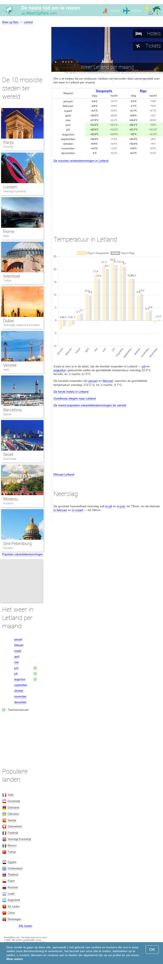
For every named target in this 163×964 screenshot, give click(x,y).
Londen (10, 187)
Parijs (8, 142)
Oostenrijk (14, 801)
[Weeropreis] (81, 16)
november (20, 696)
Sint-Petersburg (17, 543)
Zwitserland (15, 826)
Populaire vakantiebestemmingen (22, 554)
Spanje (7, 414)
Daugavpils (104, 91)
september (20, 685)
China (11, 912)
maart (17, 650)
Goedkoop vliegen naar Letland (74, 398)
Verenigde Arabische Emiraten (21, 325)
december (20, 702)
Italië (6, 235)
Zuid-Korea (9, 458)
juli (144, 366)
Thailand (13, 874)
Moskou (10, 499)
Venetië (10, 365)
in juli (108, 506)
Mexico (12, 845)
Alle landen (25, 925)
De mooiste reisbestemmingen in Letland (80, 160)
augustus (59, 370)
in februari (60, 510)
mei (16, 662)
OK (152, 949)
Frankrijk (8, 146)
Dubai (8, 320)
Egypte (12, 862)
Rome (8, 231)
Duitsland (13, 807)
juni (16, 668)
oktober (18, 690)
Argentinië (14, 900)
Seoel (8, 454)
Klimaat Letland (63, 474)
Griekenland (15, 868)
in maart (77, 510)
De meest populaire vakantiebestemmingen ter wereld (89, 405)
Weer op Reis (10, 22)
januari (93, 380)
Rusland (8, 503)
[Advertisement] (107, 195)
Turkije (7, 280)
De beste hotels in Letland (71, 391)
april (16, 656)
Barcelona (12, 409)
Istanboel (11, 276)
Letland (28, 22)
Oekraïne (13, 813)
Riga (143, 91)
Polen (11, 880)
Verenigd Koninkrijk (14, 191)
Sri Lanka (13, 906)
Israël (11, 893)
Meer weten (14, 959)
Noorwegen (14, 919)
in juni (121, 506)
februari (108, 380)
